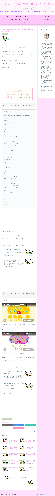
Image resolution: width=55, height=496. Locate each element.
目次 (17, 91)
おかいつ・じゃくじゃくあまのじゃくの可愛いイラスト (20, 97)
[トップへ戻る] (53, 494)
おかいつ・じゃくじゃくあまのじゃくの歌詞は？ (19, 94)
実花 (46, 40)
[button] (18, 428)
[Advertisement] (19, 77)
